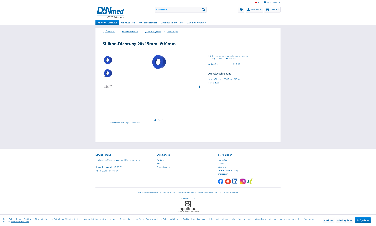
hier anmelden (241, 56)
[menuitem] (181, 9)
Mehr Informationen (20, 221)
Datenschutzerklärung (228, 170)
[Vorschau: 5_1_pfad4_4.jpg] (108, 86)
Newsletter (223, 160)
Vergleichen (216, 58)
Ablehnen (328, 220)
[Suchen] (203, 9)
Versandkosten (163, 167)
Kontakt (160, 160)
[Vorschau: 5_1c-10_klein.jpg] (108, 60)
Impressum (223, 174)
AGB (158, 163)
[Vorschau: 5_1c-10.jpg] (108, 73)
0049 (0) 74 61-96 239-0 (109, 167)
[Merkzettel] (241, 9)
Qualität (221, 163)
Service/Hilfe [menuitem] (272, 2)
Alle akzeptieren (344, 220)
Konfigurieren (362, 220)
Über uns (222, 167)
